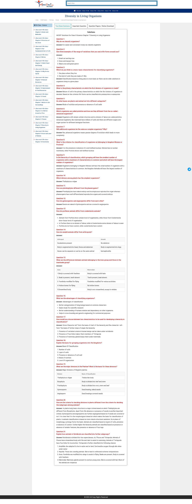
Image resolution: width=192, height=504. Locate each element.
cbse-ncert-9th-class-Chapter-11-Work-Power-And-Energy (42, 63)
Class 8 (100, 11)
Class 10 (85, 11)
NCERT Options (44, 20)
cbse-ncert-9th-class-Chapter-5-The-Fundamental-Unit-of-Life (42, 49)
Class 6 (114, 11)
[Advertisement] (90, 480)
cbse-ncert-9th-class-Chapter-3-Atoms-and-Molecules (42, 32)
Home (37, 20)
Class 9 (92, 11)
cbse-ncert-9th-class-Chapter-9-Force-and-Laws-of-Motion (43, 133)
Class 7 (107, 11)
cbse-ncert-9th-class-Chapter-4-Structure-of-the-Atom (42, 40)
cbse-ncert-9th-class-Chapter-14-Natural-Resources (41, 80)
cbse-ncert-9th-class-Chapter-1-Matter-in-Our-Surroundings (42, 102)
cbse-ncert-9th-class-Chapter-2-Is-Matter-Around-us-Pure (41, 111)
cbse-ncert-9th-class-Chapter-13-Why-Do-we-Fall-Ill (42, 71)
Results (79, 11)
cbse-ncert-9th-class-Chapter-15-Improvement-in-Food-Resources (42, 88)
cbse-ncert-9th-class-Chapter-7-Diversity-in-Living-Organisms (73, 20)
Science (57, 20)
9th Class (52, 20)
